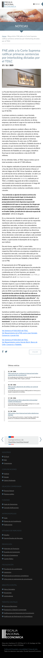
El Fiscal (6, 456)
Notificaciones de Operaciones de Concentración (19, 613)
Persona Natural (9, 490)
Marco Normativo (9, 589)
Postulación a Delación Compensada (15, 609)
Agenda (6, 477)
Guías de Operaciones (10, 504)
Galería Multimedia (9, 480)
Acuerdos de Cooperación (12, 552)
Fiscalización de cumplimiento (13, 569)
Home (4, 36)
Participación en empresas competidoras (16, 575)
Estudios (6, 535)
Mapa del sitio (33, 649)
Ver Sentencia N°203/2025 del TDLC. (15, 340)
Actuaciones (8, 592)
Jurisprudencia (8, 596)
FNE (5, 460)
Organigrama (8, 463)
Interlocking (7, 572)
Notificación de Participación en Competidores (18, 616)
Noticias (6, 473)
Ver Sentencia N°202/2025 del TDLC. (15, 330)
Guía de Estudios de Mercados (13, 538)
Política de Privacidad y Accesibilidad (16, 649)
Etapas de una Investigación (12, 521)
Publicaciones (8, 524)
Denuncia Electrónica (10, 606)
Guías (5, 518)
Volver (35, 352)
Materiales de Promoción (11, 548)
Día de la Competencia (11, 555)
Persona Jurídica (9, 494)
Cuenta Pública (8, 558)
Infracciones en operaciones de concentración (18, 579)
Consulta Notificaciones (11, 507)
